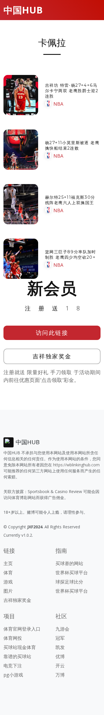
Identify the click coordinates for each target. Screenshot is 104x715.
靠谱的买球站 (17, 656)
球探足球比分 (69, 582)
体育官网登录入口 (21, 629)
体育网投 (12, 638)
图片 (8, 591)
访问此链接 (52, 333)
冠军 (60, 638)
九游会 (62, 629)
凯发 (60, 647)
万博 (60, 675)
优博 (60, 656)
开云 (60, 665)
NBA (58, 104)
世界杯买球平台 (71, 572)
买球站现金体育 (19, 647)
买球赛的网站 (69, 563)
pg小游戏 (13, 675)
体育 (8, 572)
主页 (8, 563)
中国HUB (23, 10)
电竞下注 (12, 665)
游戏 (8, 582)
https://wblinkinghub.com (76, 464)
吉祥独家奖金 (52, 356)
